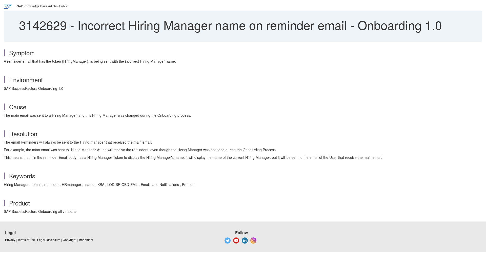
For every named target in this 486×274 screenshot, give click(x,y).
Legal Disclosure (48, 239)
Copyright (69, 239)
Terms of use (26, 239)
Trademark (85, 239)
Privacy (10, 239)
